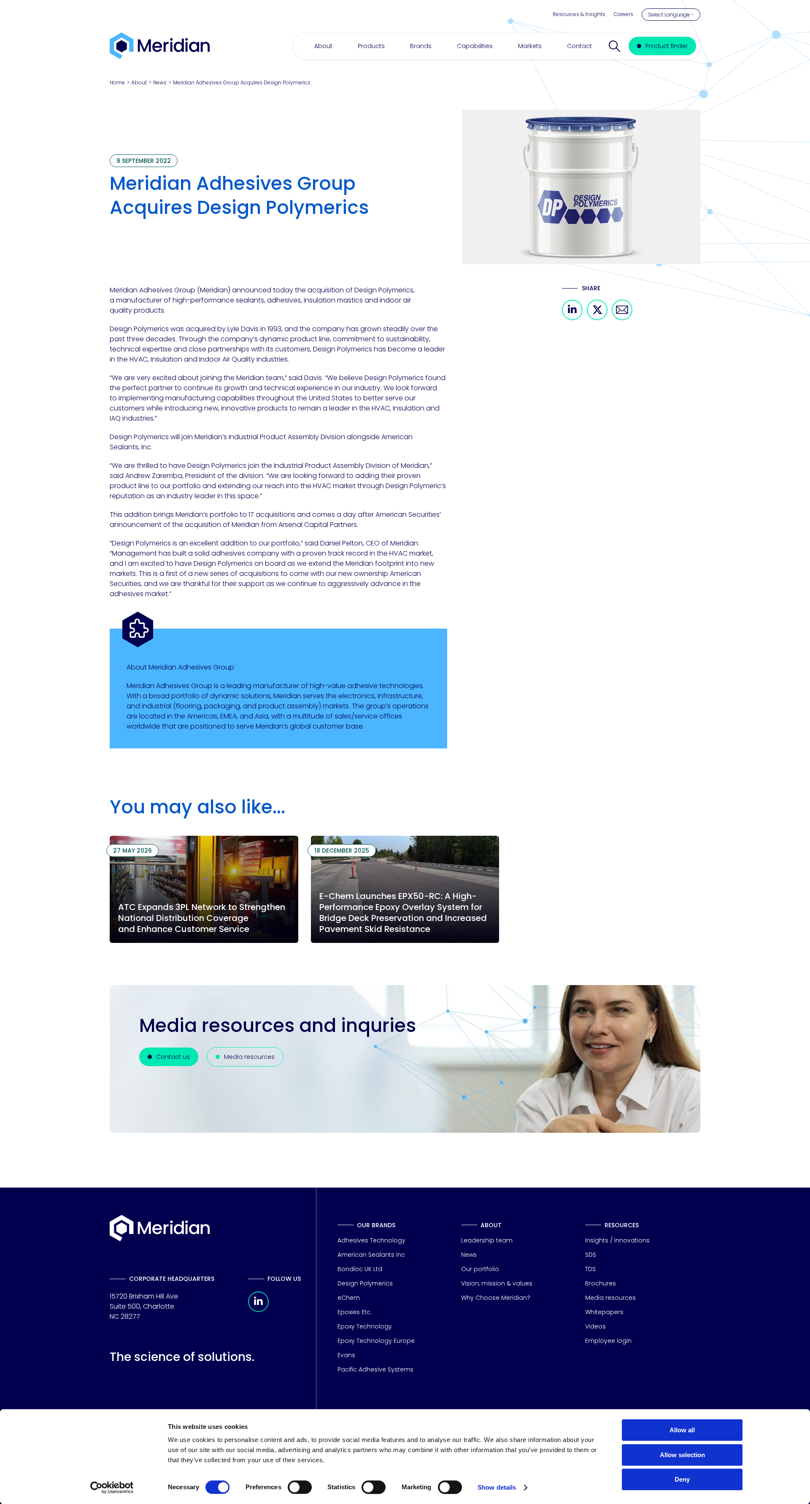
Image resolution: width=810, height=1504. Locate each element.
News (160, 82)
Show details (497, 1487)
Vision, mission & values (496, 1283)
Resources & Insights (579, 14)
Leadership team (487, 1240)
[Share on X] (597, 318)
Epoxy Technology (365, 1326)
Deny (682, 1479)
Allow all (682, 1430)
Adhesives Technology (371, 1240)
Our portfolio (480, 1269)
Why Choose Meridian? (495, 1297)
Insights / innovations (617, 1240)
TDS (590, 1269)
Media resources (610, 1297)
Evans (346, 1355)
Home (117, 82)
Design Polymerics (365, 1283)
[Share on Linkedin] (572, 318)
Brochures (600, 1283)
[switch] (300, 1487)
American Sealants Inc (371, 1254)
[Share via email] (622, 318)
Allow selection (682, 1454)
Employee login (608, 1341)
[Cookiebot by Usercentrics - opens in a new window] (112, 1487)
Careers (623, 14)
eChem (349, 1297)
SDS (590, 1254)
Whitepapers (604, 1312)
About (139, 82)
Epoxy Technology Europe (376, 1341)
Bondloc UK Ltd (360, 1269)
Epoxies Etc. (355, 1312)
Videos (595, 1326)
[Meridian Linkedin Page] (258, 1310)
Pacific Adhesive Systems (375, 1369)
